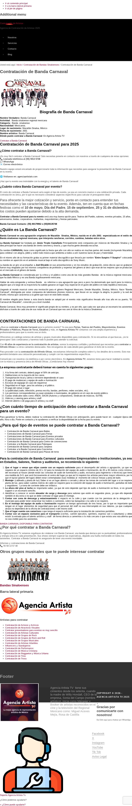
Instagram (98, 742)
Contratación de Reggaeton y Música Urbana (26, 653)
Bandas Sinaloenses (14, 585)
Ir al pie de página (13, 8)
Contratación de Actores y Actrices (22, 625)
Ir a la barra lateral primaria (18, 6)
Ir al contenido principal (16, 3)
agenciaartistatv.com (27, 176)
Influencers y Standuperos (17, 646)
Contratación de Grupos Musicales (22, 640)
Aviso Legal (99, 756)
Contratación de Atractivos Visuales (22, 628)
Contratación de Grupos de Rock (21, 635)
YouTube (97, 747)
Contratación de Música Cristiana (21, 651)
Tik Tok (96, 752)
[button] (66, 759)
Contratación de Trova (15, 658)
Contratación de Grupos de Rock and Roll (25, 638)
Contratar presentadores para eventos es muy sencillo (31, 630)
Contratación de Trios (15, 656)
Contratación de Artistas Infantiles (21, 643)
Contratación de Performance (19, 648)
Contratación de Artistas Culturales (22, 633)
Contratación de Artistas (11, 23)
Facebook (98, 733)
